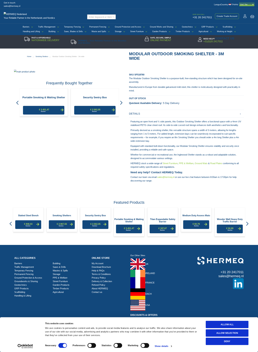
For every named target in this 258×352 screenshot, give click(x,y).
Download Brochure (101, 267)
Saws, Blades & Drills (73, 31)
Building (52, 31)
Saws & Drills (59, 267)
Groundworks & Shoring (26, 281)
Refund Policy (98, 285)
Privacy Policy (99, 277)
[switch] (91, 345)
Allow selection (227, 333)
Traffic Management (46, 27)
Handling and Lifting (31, 31)
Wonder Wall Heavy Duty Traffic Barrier (230, 220)
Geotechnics (187, 27)
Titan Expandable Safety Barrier (162, 220)
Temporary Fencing (72, 27)
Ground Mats (201, 163)
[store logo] (16, 13)
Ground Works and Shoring (161, 27)
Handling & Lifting (22, 295)
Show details (161, 346)
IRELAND (150, 273)
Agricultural (203, 31)
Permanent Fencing (97, 27)
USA (147, 305)
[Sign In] (245, 16)
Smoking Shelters (42, 56)
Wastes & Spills (60, 270)
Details (134, 113)
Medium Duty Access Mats (196, 215)
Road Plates (216, 163)
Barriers (26, 27)
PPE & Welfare (186, 163)
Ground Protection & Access (28, 277)
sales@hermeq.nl (12, 6)
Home (29, 56)
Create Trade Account (227, 16)
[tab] (186, 114)
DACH (148, 294)
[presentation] (17, 102)
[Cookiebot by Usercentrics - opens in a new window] (25, 346)
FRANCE (150, 282)
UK (146, 264)
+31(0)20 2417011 (213, 41)
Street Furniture (137, 31)
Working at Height (224, 31)
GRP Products (207, 27)
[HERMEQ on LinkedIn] (216, 283)
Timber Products (183, 31)
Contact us (97, 292)
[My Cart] (252, 16)
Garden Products (159, 31)
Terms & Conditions (101, 274)
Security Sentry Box (95, 97)
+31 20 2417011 (232, 272)
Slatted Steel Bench (28, 215)
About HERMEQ (100, 288)
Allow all (227, 324)
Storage (118, 31)
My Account (97, 263)
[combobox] (101, 16)
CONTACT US (224, 38)
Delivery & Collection (102, 281)
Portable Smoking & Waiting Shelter (43, 97)
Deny (227, 341)
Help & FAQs (98, 270)
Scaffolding (227, 27)
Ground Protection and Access (128, 27)
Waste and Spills (99, 31)
